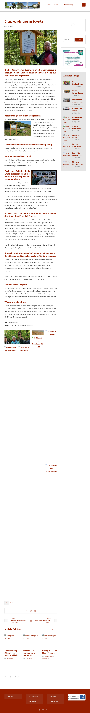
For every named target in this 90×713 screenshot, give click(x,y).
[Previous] (53, 629)
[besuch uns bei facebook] (77, 700)
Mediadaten (32, 701)
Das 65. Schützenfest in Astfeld (77, 146)
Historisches (12, 603)
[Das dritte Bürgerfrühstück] (66, 155)
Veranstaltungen (49, 656)
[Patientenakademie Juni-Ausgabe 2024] (73, 58)
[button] (84, 5)
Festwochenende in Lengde (77, 110)
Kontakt (10, 696)
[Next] (56, 629)
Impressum (53, 696)
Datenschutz (54, 701)
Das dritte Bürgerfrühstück (77, 155)
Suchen (79, 39)
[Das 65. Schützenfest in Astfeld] (66, 146)
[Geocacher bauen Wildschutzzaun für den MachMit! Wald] (66, 137)
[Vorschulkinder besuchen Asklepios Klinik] (66, 102)
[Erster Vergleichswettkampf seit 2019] (66, 93)
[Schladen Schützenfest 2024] (66, 128)
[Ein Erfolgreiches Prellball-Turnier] (66, 84)
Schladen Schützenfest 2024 (77, 128)
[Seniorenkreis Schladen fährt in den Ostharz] (66, 119)
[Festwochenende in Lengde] (66, 110)
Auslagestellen (33, 696)
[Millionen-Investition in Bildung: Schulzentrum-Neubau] (66, 164)
